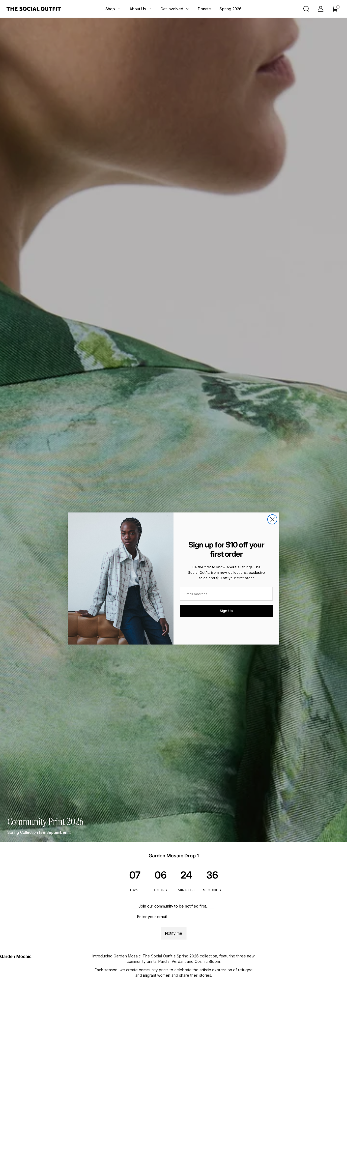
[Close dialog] (272, 519)
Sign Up (226, 610)
